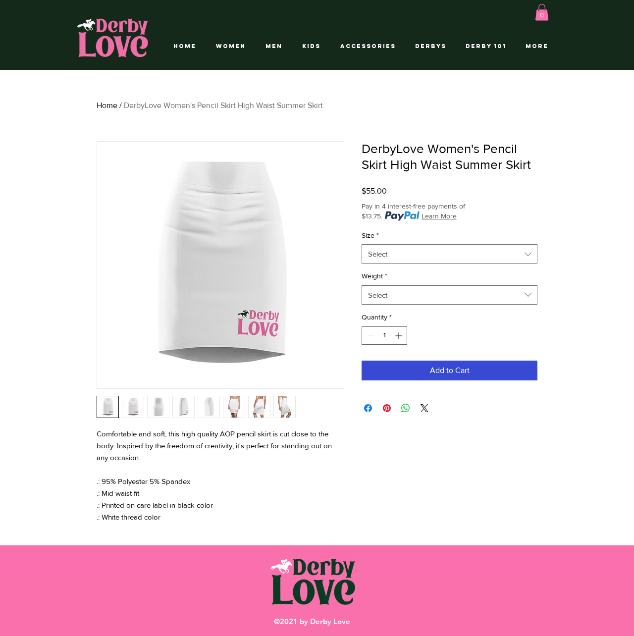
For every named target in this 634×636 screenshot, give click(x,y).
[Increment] (399, 335)
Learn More (439, 216)
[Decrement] (369, 335)
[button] (542, 12)
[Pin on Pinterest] (387, 408)
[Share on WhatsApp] (406, 408)
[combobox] (449, 254)
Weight (374, 276)
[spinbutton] (384, 335)
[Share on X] (424, 408)
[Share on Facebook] (368, 408)
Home (107, 105)
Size (370, 235)
